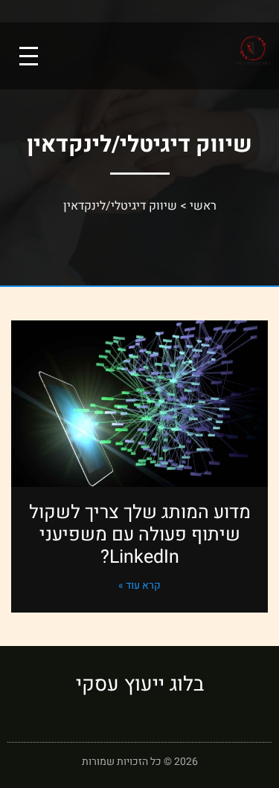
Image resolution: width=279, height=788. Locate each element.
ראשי (203, 206)
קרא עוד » (139, 585)
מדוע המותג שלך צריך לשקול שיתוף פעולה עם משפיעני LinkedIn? (140, 535)
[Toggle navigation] (28, 56)
